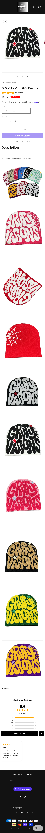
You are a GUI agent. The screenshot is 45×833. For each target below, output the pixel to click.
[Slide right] (27, 76)
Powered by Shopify (30, 829)
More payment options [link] (22, 141)
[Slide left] (17, 76)
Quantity (5, 117)
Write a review (19, 734)
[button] (4, 7)
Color (3, 106)
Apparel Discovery (19, 829)
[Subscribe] (35, 780)
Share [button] (6, 689)
